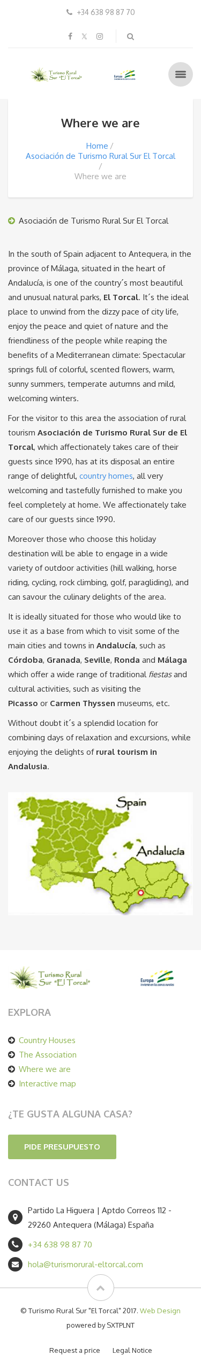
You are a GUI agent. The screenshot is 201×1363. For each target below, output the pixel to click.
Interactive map (47, 1083)
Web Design (160, 1310)
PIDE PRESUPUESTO (62, 1147)
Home (97, 146)
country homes (106, 476)
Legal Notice (132, 1350)
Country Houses (47, 1040)
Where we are (45, 1069)
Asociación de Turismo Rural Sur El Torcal (100, 156)
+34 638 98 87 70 (60, 1244)
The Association (48, 1055)
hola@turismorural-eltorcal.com (85, 1264)
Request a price (74, 1350)
